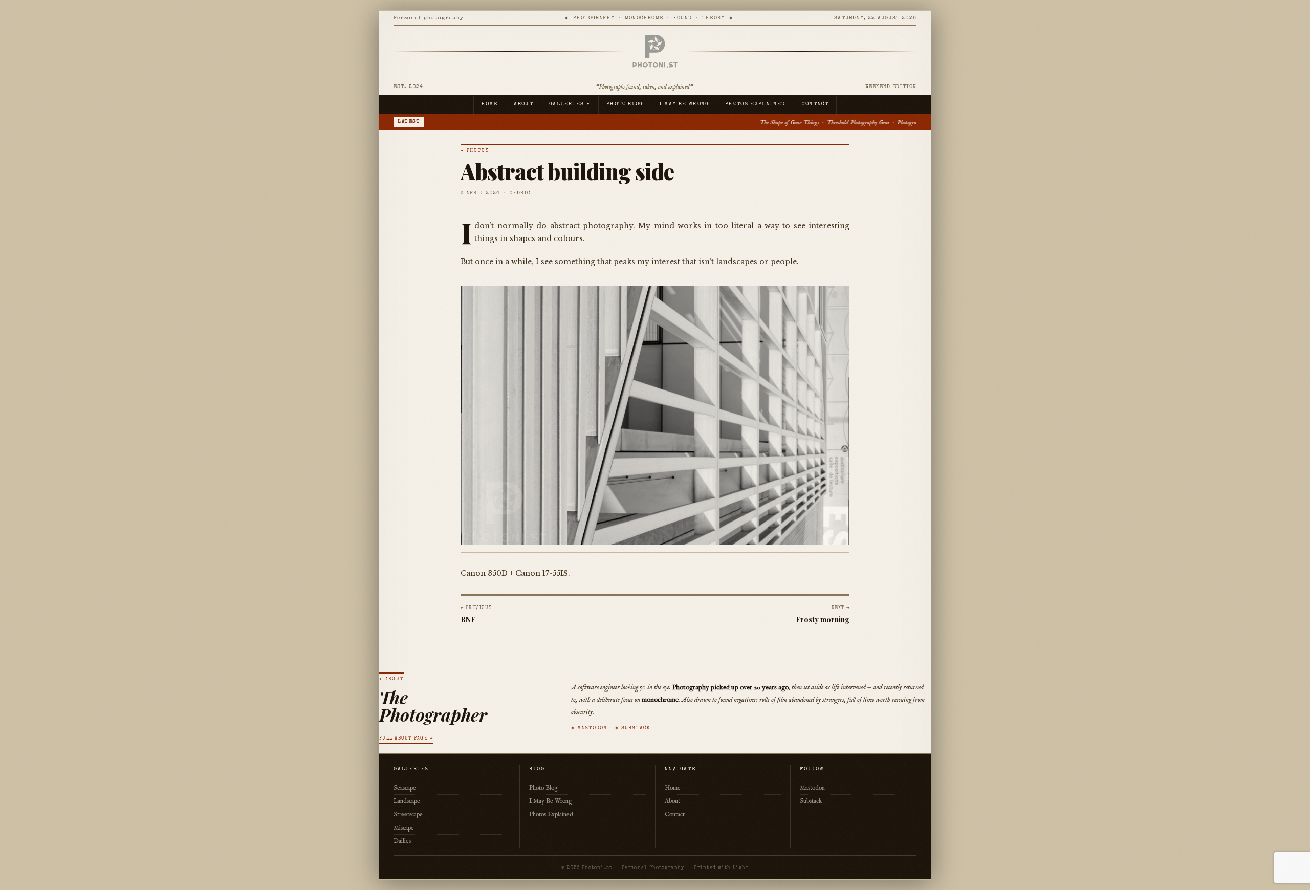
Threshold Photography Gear (710, 122)
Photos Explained (755, 104)
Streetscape (408, 814)
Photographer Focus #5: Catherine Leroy (794, 122)
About (523, 104)
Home (490, 104)
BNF (468, 619)
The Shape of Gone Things (641, 122)
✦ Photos (475, 151)
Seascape (405, 788)
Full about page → (406, 738)
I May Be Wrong (684, 104)
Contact (815, 104)
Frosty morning (822, 619)
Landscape (407, 801)
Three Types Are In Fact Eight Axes (888, 122)
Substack (811, 801)
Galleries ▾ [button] (570, 104)
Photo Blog (624, 104)
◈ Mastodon (589, 728)
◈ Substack (632, 728)
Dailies (402, 841)
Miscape (404, 828)
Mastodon (812, 788)
